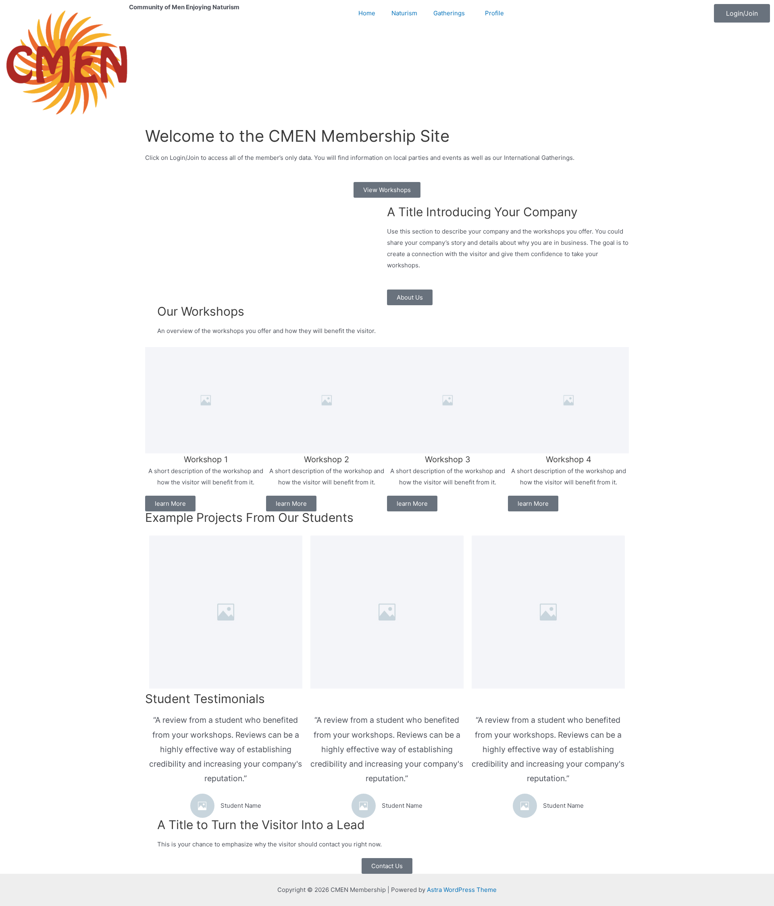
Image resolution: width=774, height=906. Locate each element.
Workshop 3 (447, 459)
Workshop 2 (326, 459)
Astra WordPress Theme (462, 890)
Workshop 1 (206, 459)
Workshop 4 (568, 459)
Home (366, 13)
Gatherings (449, 13)
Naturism (404, 13)
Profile (494, 13)
